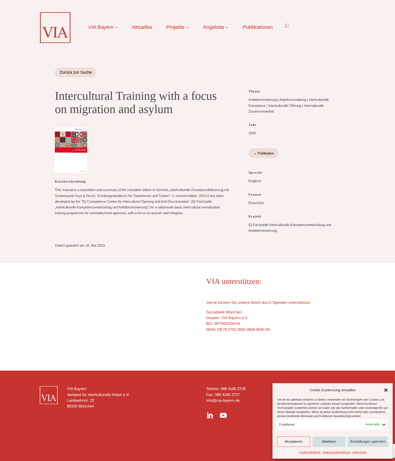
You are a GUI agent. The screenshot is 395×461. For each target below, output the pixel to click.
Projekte (175, 28)
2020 (252, 133)
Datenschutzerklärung (336, 452)
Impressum (359, 452)
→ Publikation (263, 153)
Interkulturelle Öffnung (284, 106)
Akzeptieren (293, 441)
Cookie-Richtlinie (309, 452)
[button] (386, 390)
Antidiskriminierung (262, 100)
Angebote (213, 28)
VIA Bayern (100, 28)
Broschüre (256, 203)
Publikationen (258, 28)
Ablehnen (329, 441)
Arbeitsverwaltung (292, 100)
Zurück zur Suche (76, 72)
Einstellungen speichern (368, 441)
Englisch (254, 181)
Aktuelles (142, 28)
